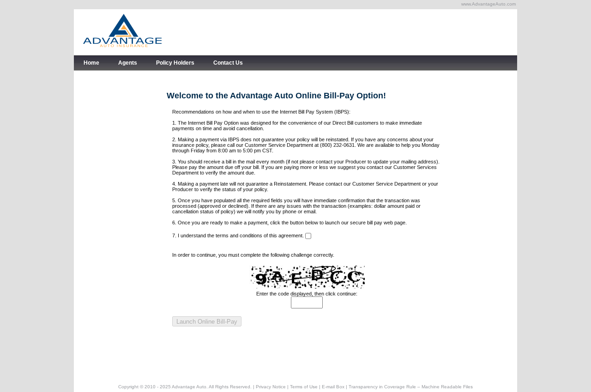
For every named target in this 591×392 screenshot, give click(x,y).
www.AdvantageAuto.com (488, 3)
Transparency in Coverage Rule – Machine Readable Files (411, 386)
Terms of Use (304, 386)
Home (91, 63)
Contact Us (228, 63)
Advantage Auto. (190, 386)
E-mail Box (333, 386)
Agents (127, 63)
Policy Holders (175, 63)
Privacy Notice (271, 386)
